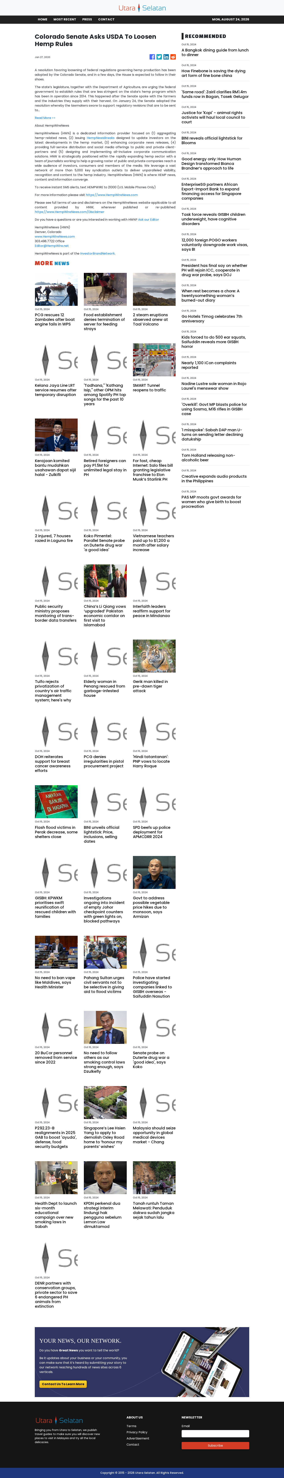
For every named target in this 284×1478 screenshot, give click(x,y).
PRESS (87, 19)
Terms (131, 1426)
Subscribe (215, 1445)
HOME (42, 19)
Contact (133, 1444)
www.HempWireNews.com (55, 236)
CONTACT (106, 19)
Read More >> (45, 118)
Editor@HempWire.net (52, 246)
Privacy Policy (137, 1432)
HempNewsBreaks (101, 138)
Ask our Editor (148, 219)
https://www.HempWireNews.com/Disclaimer (69, 212)
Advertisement (138, 1438)
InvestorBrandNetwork (97, 253)
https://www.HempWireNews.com (112, 195)
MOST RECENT (65, 19)
